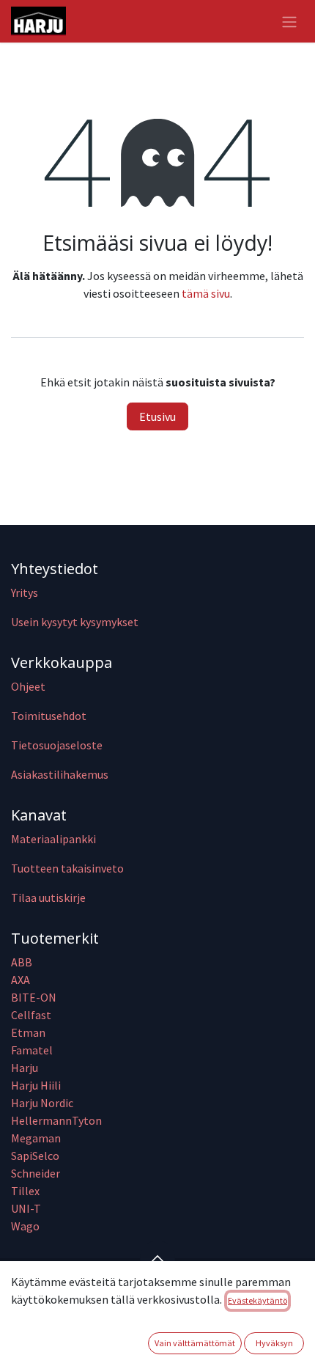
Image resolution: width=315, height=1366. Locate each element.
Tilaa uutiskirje (48, 897)
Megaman (36, 1138)
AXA (20, 979)
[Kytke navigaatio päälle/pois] (289, 21)
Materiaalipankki (53, 838)
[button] (157, 1258)
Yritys (24, 592)
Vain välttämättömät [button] (195, 1342)
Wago (25, 1226)
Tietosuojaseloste (57, 745)
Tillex (25, 1190)
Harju (24, 1067)
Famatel (33, 1050)
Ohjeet (28, 686)
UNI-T (26, 1208)
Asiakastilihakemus (59, 774)
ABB (21, 962)
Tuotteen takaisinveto (67, 868)
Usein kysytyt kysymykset (74, 621)
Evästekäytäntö (257, 1300)
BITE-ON (33, 997)
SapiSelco (35, 1155)
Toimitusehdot (48, 715)
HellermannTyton (57, 1120)
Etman (28, 1032)
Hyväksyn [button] (274, 1342)
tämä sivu (206, 293)
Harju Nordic (42, 1102)
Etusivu (157, 416)
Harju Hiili (36, 1085)
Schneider (36, 1173)
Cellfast (32, 1014)
